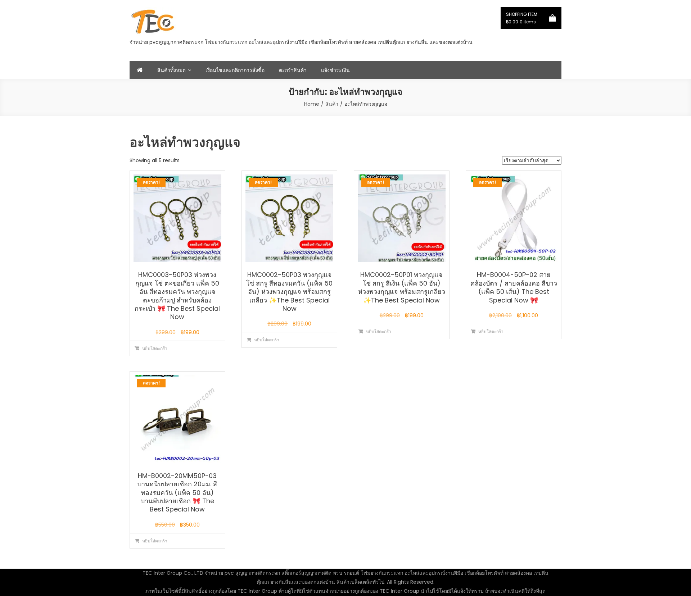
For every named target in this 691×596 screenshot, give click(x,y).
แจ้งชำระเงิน (335, 70)
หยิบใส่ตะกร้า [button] (154, 348)
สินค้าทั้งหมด (171, 70)
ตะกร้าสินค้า (293, 70)
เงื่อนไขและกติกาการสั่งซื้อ (235, 70)
